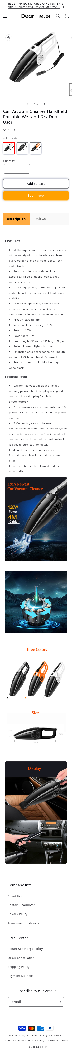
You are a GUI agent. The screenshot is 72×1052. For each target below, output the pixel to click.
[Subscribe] (59, 1001)
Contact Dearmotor (21, 905)
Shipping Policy (19, 967)
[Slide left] (27, 104)
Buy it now (36, 195)
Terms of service (58, 1040)
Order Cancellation (21, 958)
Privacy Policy (18, 914)
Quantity (9, 161)
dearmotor (32, 1035)
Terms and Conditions (23, 923)
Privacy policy (36, 1040)
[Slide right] (45, 104)
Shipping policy (38, 1046)
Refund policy (16, 1040)
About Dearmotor (20, 896)
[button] (5, 15)
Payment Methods (20, 976)
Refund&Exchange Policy (25, 949)
